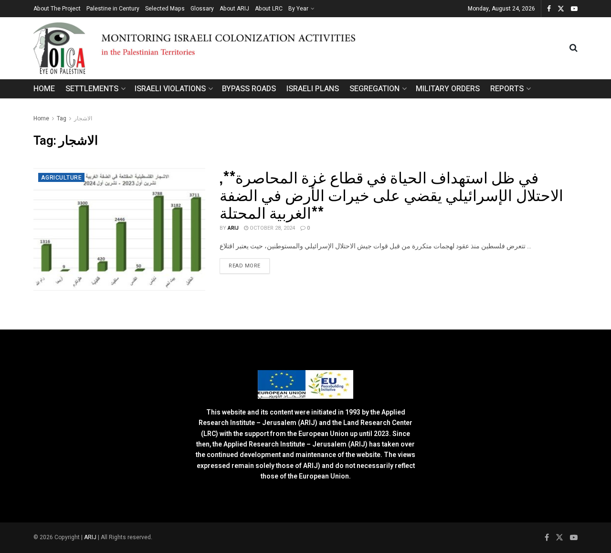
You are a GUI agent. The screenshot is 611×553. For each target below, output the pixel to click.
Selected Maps (165, 8)
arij (233, 228)
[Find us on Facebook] (549, 9)
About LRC (269, 8)
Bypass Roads (249, 89)
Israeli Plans (312, 89)
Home (44, 89)
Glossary (202, 8)
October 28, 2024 (271, 228)
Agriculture (61, 177)
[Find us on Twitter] (561, 9)
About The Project (57, 8)
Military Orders (448, 89)
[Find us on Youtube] (574, 9)
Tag (61, 118)
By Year (298, 8)
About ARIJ (234, 8)
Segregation (374, 89)
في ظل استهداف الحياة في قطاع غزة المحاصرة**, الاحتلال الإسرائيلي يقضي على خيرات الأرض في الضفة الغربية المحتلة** (391, 194)
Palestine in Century (112, 8)
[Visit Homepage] (301, 48)
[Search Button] (573, 48)
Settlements (91, 89)
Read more (249, 265)
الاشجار (83, 118)
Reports (507, 89)
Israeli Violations (170, 89)
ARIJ (91, 537)
